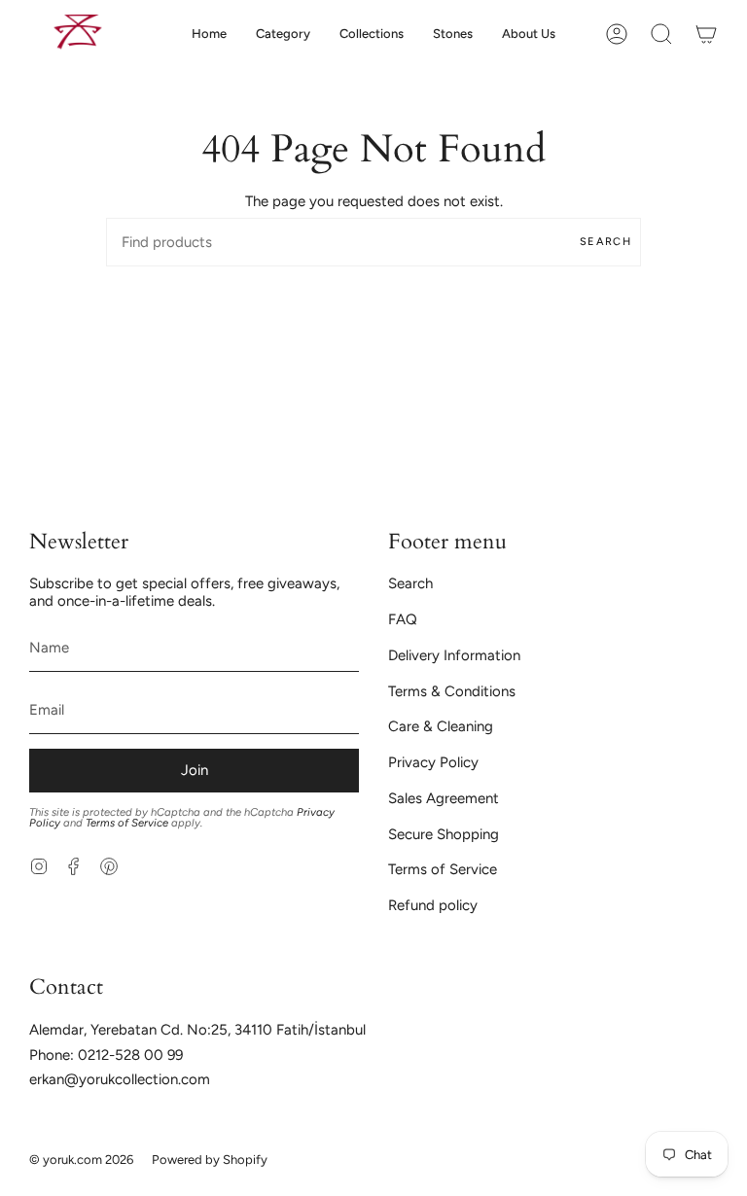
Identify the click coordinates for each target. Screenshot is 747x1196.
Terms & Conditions (452, 691)
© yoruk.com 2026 (81, 1159)
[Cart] (706, 33)
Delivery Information (454, 655)
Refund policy (433, 905)
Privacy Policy (433, 762)
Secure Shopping (443, 834)
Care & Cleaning (440, 726)
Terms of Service (127, 822)
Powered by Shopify (209, 1159)
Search (605, 241)
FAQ (402, 619)
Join (194, 770)
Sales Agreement (443, 798)
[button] (283, 33)
